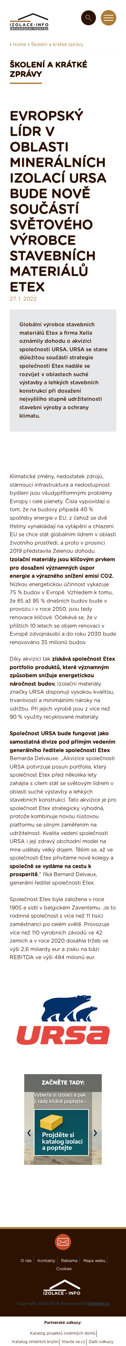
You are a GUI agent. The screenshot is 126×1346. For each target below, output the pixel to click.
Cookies (64, 1269)
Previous (30, 1136)
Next (97, 1136)
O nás (26, 1261)
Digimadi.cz (98, 1303)
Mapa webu (94, 1261)
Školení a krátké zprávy (57, 44)
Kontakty (46, 1261)
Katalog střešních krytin (35, 1342)
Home (19, 44)
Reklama (69, 1261)
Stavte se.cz (73, 1342)
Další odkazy (101, 1342)
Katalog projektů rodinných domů (62, 1333)
